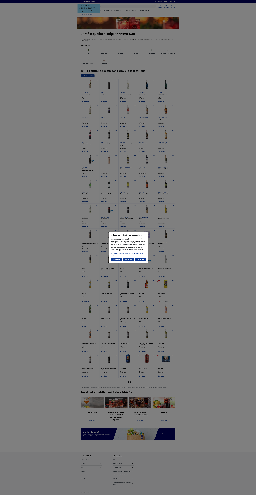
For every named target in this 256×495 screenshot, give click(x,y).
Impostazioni (116, 259)
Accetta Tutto (140, 259)
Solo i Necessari (128, 259)
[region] (128, 247)
